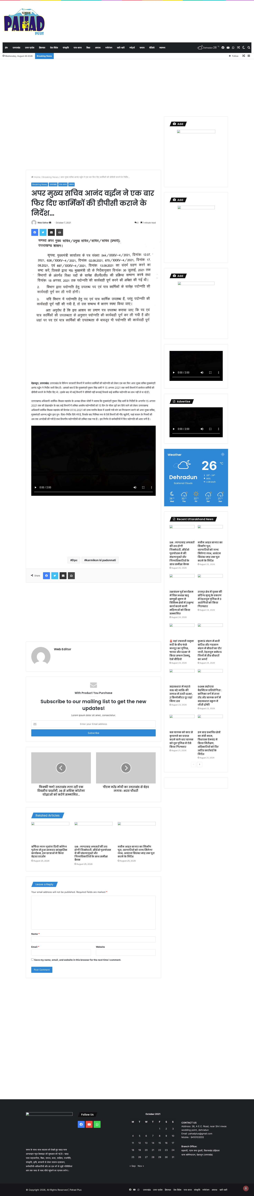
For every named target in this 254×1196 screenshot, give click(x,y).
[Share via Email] (51, 232)
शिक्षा (88, 47)
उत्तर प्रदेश (29, 47)
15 (159, 1142)
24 (173, 1150)
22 (159, 1150)
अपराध (98, 47)
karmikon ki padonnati (101, 560)
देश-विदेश (54, 47)
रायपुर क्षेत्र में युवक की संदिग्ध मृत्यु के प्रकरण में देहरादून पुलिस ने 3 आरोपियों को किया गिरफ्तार (210, 599)
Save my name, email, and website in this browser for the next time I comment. (77, 959)
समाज (142, 47)
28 (153, 1157)
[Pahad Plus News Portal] (24, 21)
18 (133, 1150)
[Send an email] (50, 222)
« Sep (133, 1166)
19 (139, 1150)
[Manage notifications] (246, 1188)
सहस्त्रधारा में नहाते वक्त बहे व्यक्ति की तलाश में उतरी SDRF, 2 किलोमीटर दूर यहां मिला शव (181, 694)
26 (139, 1157)
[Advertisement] (127, 87)
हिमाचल (42, 47)
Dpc (74, 560)
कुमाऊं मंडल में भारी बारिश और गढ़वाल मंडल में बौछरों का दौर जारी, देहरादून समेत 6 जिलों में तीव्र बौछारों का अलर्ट (210, 650)
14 (153, 1142)
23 (166, 1150)
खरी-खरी (121, 47)
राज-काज (78, 47)
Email (35, 946)
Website (100, 946)
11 (133, 1142)
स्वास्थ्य (162, 47)
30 (166, 1157)
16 (166, 1142)
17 (173, 1142)
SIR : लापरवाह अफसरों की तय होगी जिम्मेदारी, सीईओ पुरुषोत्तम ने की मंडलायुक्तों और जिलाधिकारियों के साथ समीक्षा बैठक (92, 853)
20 (146, 1150)
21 (153, 1150)
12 (139, 1142)
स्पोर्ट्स (132, 47)
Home (36, 177)
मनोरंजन (108, 47)
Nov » (141, 1166)
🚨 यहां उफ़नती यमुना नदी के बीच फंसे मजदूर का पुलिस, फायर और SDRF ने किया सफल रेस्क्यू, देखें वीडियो (182, 650)
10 (173, 1135)
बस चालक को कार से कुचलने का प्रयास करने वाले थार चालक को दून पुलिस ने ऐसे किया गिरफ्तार (181, 740)
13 (146, 1142)
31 (173, 1157)
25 (132, 1157)
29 (159, 1157)
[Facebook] (34, 232)
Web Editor (43, 222)
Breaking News (50, 177)
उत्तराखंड (16, 47)
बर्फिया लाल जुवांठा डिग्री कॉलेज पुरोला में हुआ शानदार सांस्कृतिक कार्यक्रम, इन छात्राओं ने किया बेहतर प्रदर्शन (49, 851)
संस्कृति (66, 47)
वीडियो (151, 47)
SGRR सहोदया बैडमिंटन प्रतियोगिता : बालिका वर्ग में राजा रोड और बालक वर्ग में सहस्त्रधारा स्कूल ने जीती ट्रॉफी (210, 695)
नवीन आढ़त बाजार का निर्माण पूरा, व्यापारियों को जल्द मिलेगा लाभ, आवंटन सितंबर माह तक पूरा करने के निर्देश (136, 851)
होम (6, 47)
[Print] (59, 232)
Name (35, 933)
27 (146, 1157)
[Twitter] (43, 232)
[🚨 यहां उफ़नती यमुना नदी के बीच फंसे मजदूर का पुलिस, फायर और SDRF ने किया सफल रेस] (182, 630)
